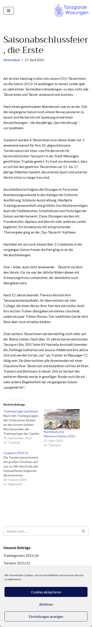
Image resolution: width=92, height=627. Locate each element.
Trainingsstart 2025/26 (21, 555)
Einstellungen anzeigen (46, 617)
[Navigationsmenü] (8, 10)
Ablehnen (46, 604)
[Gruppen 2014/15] (23, 468)
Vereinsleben (11, 60)
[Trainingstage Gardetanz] (23, 427)
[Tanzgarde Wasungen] (71, 10)
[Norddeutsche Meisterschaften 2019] (62, 419)
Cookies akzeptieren (46, 592)
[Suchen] (84, 531)
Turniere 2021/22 (16, 563)
